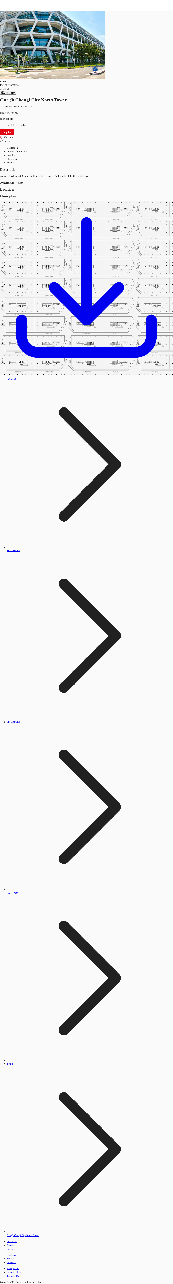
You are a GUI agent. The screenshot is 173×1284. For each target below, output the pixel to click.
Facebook (11, 1255)
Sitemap (11, 1249)
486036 (10, 1064)
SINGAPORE (13, 550)
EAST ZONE (13, 893)
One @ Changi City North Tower (23, 1235)
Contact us (12, 1241)
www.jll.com (13, 1268)
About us (11, 1245)
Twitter (10, 1258)
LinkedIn (11, 1262)
